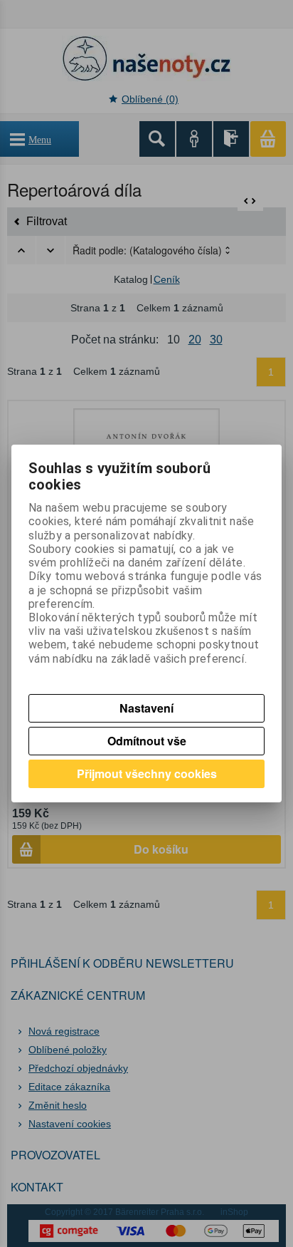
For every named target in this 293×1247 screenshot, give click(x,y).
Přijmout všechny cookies (147, 773)
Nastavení (146, 708)
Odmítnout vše (146, 741)
